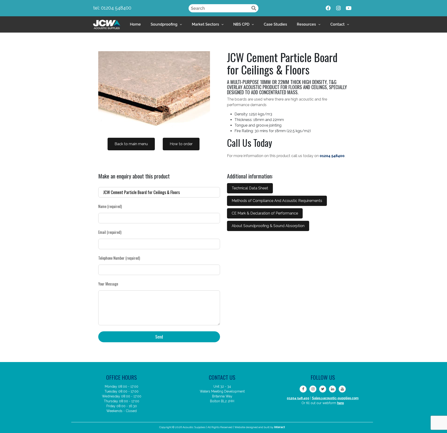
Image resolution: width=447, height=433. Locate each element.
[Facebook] (328, 8)
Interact (279, 427)
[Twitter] (322, 389)
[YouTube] (342, 389)
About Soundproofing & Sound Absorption (268, 226)
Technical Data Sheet (250, 188)
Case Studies (275, 24)
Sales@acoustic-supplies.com (335, 398)
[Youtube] (349, 8)
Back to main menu (131, 144)
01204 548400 (332, 156)
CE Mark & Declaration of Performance (265, 213)
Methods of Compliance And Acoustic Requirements (277, 200)
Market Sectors (205, 24)
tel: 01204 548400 (112, 8)
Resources (306, 24)
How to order (181, 144)
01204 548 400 (298, 398)
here (340, 403)
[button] (166, 24)
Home (135, 24)
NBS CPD (241, 24)
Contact (337, 24)
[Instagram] (338, 8)
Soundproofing (164, 24)
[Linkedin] (332, 389)
